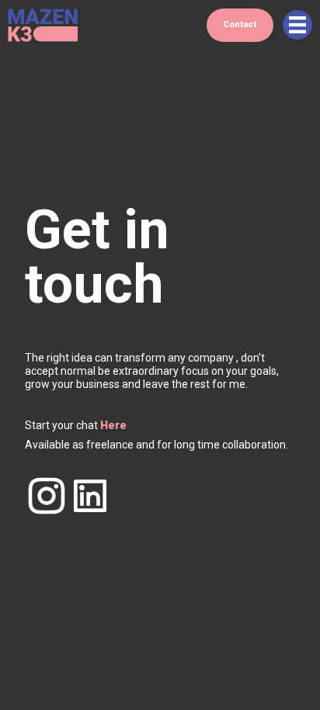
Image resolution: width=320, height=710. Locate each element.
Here (113, 425)
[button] (297, 25)
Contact (239, 24)
